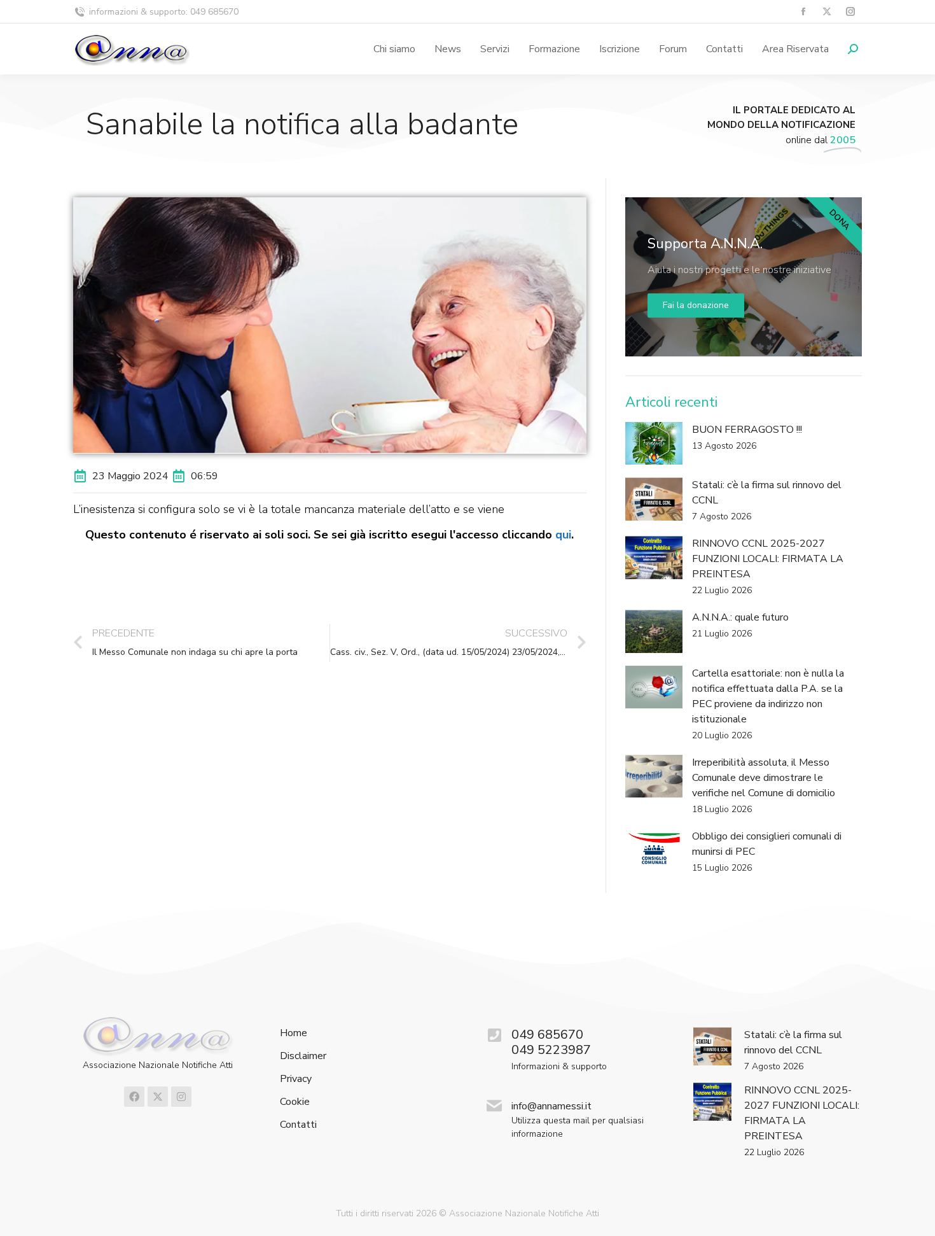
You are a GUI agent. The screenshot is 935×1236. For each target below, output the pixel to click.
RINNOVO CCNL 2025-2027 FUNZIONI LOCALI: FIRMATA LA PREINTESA (767, 559)
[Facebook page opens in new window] (803, 12)
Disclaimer (303, 1056)
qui (563, 534)
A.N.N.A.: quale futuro (740, 617)
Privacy (296, 1079)
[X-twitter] (158, 1096)
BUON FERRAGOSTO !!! (747, 430)
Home (293, 1033)
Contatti (298, 1125)
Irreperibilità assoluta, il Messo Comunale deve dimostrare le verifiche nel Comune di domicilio (763, 777)
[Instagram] (181, 1096)
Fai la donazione (696, 305)
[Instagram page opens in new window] (850, 12)
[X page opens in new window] (826, 12)
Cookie (295, 1102)
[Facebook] (134, 1096)
